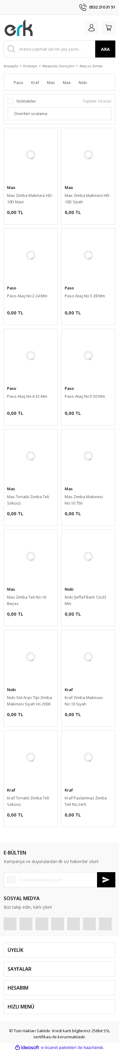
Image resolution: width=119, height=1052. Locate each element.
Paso (11, 288)
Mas (11, 488)
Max (11, 187)
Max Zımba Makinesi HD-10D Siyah (87, 198)
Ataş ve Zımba (91, 66)
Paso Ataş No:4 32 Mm (27, 396)
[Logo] (19, 27)
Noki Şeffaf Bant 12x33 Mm (85, 600)
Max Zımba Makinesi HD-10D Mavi (30, 198)
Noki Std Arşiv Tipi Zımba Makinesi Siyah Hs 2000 (29, 701)
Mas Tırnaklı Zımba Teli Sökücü (28, 500)
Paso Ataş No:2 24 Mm (27, 296)
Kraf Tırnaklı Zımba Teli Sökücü (28, 801)
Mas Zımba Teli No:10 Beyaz (26, 600)
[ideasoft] (27, 1048)
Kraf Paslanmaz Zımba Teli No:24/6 (86, 801)
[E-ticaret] (59, 1048)
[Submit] (106, 879)
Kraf (69, 689)
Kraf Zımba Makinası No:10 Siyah (84, 701)
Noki (69, 589)
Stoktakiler (26, 101)
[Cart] (108, 27)
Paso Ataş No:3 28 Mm (85, 296)
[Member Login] (91, 27)
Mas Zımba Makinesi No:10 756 (84, 500)
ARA (105, 49)
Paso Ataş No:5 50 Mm (85, 396)
